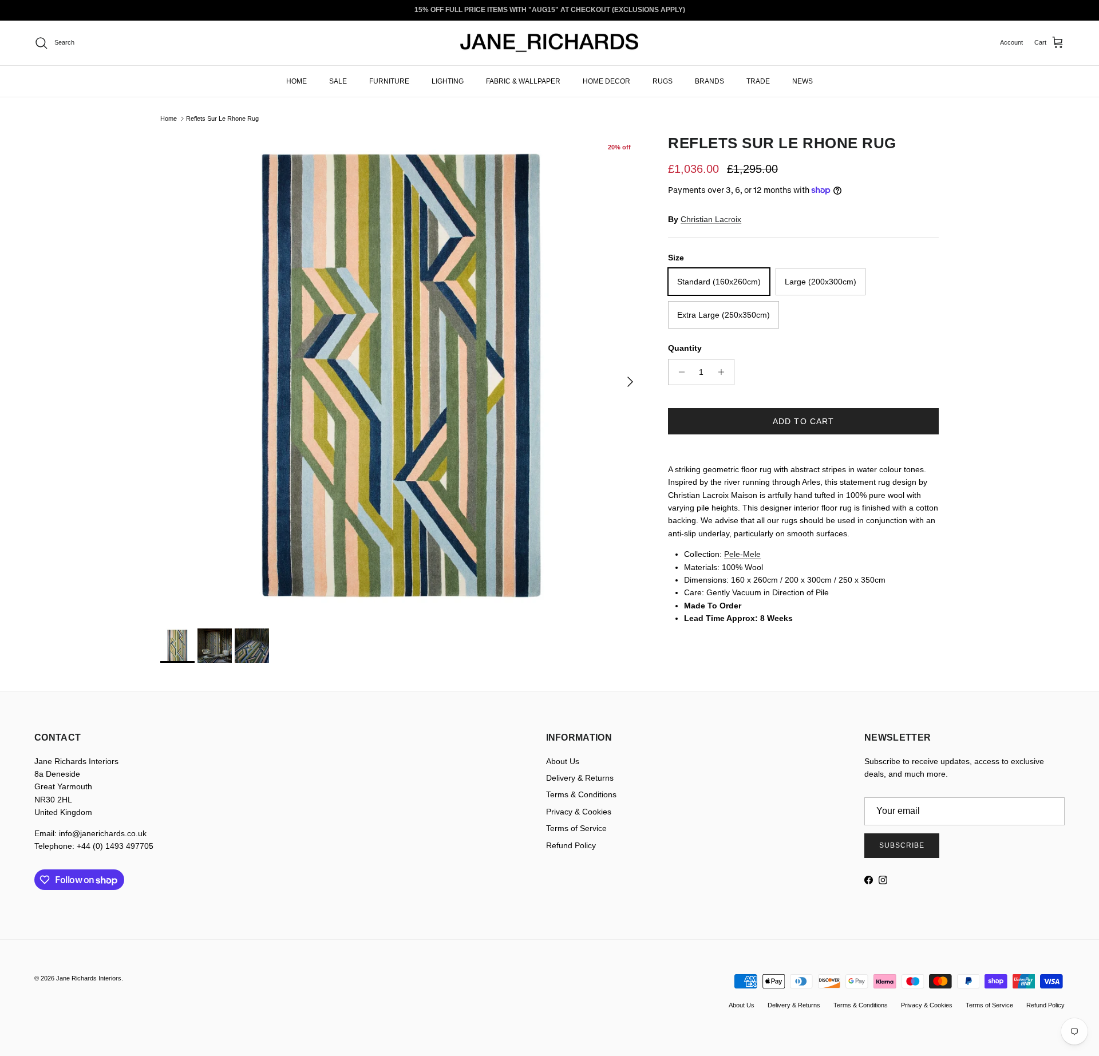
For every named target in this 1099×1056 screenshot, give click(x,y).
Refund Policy (571, 845)
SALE (338, 81)
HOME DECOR (606, 81)
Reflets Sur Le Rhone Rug (222, 118)
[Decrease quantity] (679, 372)
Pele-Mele (742, 554)
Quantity (685, 348)
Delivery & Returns (580, 777)
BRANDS (709, 81)
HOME (296, 81)
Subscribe (901, 845)
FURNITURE (389, 81)
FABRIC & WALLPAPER (523, 81)
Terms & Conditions (581, 794)
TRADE (758, 81)
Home (168, 118)
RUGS (663, 81)
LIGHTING (448, 81)
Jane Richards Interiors (88, 978)
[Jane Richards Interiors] (549, 43)
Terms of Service (576, 828)
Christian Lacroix (711, 219)
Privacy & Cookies (578, 811)
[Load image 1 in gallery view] (401, 376)
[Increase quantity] (724, 372)
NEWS (802, 81)
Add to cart (803, 421)
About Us (562, 761)
